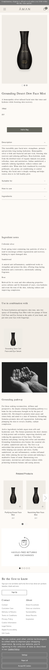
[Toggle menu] (4, 9)
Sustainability (31, 612)
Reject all (24, 660)
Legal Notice (6, 626)
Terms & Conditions (9, 615)
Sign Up (14, 592)
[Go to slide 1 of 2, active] (22, 524)
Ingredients (7, 196)
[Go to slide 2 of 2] (26, 524)
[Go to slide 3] (24, 568)
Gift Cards (6, 633)
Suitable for (7, 181)
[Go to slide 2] (22, 568)
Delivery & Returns (9, 612)
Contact (5, 605)
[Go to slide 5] (29, 568)
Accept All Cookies (24, 666)
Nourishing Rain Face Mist (36, 513)
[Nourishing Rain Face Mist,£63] (36, 495)
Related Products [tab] (24, 474)
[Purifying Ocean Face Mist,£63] (13, 495)
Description (7, 142)
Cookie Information (9, 623)
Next (45, 498)
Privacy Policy (7, 619)
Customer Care (7, 608)
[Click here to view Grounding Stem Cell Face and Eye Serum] (13, 338)
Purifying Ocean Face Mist (13, 513)
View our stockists (33, 608)
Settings (24, 655)
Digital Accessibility (9, 630)
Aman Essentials (32, 605)
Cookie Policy (13, 649)
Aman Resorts (31, 615)
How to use (7, 189)
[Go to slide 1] (20, 568)
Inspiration (30, 619)
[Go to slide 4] (27, 568)
